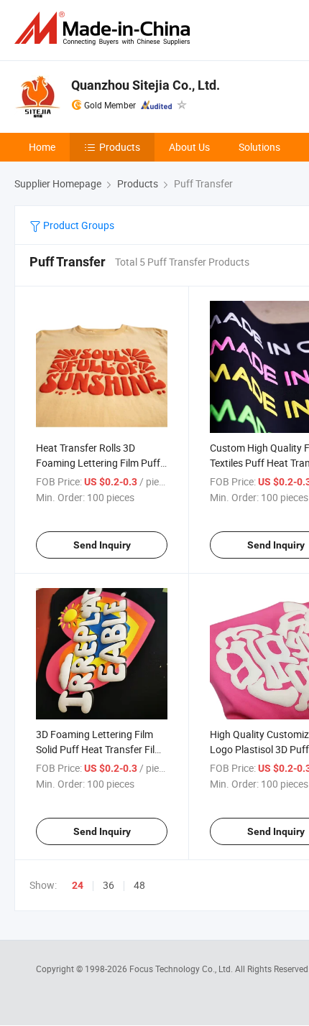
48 (139, 885)
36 (108, 885)
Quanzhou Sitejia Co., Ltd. (145, 85)
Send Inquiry (102, 545)
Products (119, 147)
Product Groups (77, 225)
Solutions (259, 147)
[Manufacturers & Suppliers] (104, 28)
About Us (189, 147)
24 (77, 885)
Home (42, 147)
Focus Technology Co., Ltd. (182, 968)
